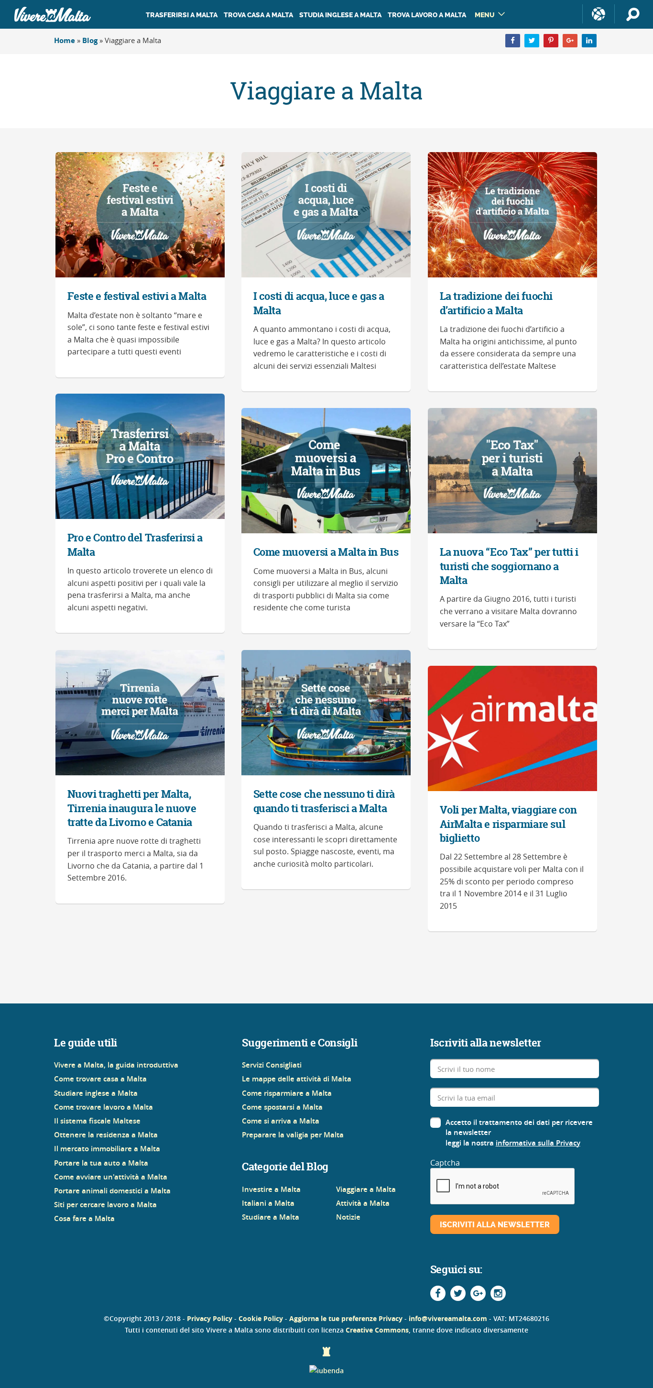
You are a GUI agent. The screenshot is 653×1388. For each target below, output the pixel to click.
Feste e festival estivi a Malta (137, 296)
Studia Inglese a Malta (340, 15)
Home (64, 40)
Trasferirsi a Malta (182, 15)
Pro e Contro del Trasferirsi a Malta (135, 544)
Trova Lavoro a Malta (427, 15)
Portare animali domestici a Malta (112, 1191)
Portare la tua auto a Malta (101, 1163)
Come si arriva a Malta (280, 1121)
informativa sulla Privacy (538, 1143)
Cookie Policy (261, 1318)
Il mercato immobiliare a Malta (107, 1149)
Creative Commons (377, 1329)
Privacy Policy (209, 1318)
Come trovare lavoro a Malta (103, 1107)
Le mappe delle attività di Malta (296, 1079)
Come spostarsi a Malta (282, 1107)
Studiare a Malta (270, 1217)
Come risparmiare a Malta (287, 1093)
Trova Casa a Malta (258, 15)
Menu (484, 15)
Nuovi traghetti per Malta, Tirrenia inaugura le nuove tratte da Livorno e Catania (131, 808)
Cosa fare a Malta (84, 1218)
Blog (90, 40)
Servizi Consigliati (272, 1065)
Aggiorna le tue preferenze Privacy (346, 1318)
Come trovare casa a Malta (100, 1079)
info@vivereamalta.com (448, 1318)
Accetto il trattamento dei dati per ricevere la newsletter (519, 1127)
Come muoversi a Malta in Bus (326, 552)
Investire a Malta (271, 1189)
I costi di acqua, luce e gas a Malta (319, 303)
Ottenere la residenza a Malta (106, 1135)
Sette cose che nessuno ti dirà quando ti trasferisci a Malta (324, 801)
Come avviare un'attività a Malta (110, 1177)
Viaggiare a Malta (366, 1189)
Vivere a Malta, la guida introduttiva (116, 1065)
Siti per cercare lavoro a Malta (105, 1205)
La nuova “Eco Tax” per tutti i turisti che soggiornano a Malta (509, 566)
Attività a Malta (363, 1203)
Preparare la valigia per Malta (293, 1135)
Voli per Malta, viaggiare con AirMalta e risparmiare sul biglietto (508, 824)
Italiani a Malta (268, 1203)
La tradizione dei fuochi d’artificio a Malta (496, 303)
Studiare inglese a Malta (96, 1093)
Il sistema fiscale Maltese (97, 1121)
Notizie (348, 1217)
